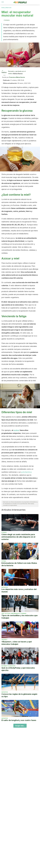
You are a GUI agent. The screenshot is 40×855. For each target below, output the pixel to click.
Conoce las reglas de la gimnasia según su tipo (19, 695)
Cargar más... (20, 726)
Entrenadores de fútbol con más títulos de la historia (19, 564)
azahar (16, 430)
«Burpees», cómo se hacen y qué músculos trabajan (16, 643)
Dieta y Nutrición (6, 7)
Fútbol (3, 561)
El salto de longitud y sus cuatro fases (18, 720)
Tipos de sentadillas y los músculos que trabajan (19, 616)
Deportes (4, 587)
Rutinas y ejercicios (8, 666)
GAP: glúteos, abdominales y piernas (13, 613)
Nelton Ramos (18, 73)
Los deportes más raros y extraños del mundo (19, 590)
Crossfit (4, 639)
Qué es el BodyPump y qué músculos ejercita (18, 669)
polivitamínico (26, 472)
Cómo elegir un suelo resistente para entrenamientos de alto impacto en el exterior (18, 536)
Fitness (4, 532)
